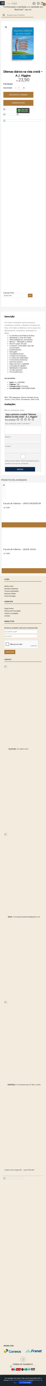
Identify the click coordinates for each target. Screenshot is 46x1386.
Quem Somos (9, 608)
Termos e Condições (11, 613)
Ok (30, 295)
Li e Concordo (25, 1382)
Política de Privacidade (18, 1380)
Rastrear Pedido (10, 593)
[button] (6, 27)
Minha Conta (8, 586)
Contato (7, 616)
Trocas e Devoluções (11, 591)
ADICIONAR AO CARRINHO (18, 95)
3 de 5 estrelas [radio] (25, 419)
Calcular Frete (8, 293)
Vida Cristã (35, 399)
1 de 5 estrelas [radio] (18, 419)
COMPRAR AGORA (18, 103)
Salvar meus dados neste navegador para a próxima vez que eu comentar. (22, 462)
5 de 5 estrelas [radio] (32, 419)
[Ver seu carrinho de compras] (42, 3)
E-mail (8, 446)
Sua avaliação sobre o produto (18, 423)
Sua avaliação (11, 420)
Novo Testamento (23, 399)
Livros (13, 399)
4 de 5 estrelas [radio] (29, 419)
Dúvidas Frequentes (11, 589)
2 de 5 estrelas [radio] (21, 419)
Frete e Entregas (10, 596)
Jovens (7, 399)
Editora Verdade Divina (29, 397)
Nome (8, 437)
